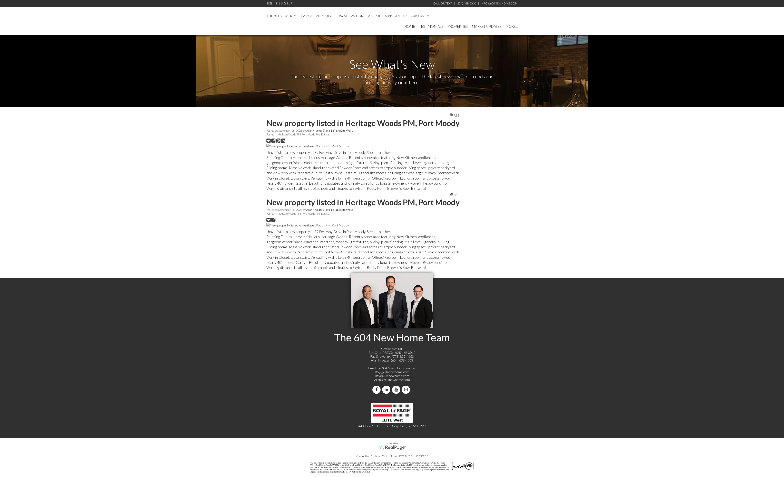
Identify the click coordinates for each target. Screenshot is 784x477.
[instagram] (407, 390)
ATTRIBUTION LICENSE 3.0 (413, 456)
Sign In (271, 3)
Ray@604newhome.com (392, 376)
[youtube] (397, 390)
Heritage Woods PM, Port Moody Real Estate (303, 134)
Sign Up (286, 3)
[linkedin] (387, 390)
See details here (379, 152)
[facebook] (377, 390)
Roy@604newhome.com (392, 372)
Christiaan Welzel (380, 456)
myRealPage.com (392, 447)
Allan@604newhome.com (392, 380)
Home (409, 26)
